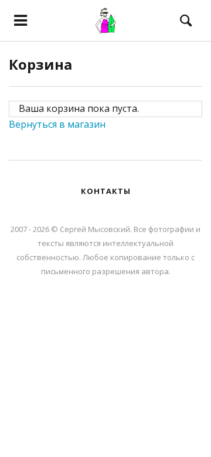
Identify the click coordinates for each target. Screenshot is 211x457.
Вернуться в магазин (57, 124)
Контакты (106, 191)
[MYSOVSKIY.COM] (105, 20)
